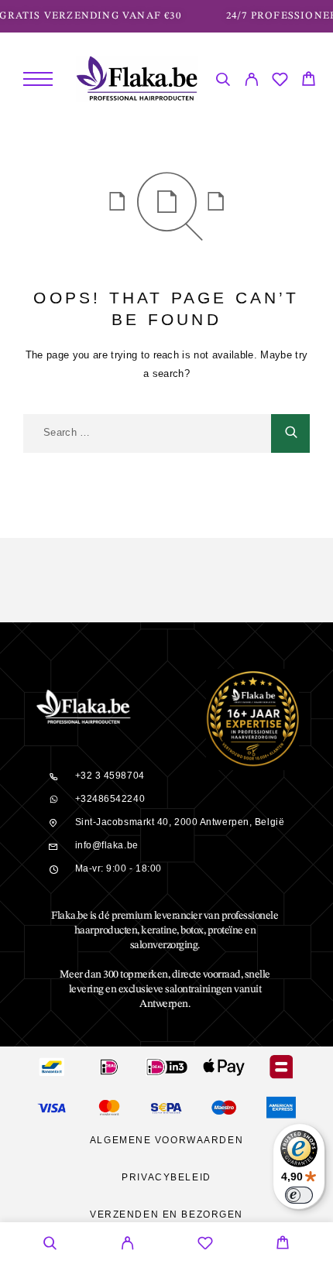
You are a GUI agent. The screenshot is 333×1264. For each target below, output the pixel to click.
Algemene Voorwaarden (166, 1140)
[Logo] (137, 79)
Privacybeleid (166, 1177)
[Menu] (38, 79)
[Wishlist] (280, 82)
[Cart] (308, 81)
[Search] (223, 82)
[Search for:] (147, 433)
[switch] (299, 1195)
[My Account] (251, 82)
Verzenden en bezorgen (166, 1214)
